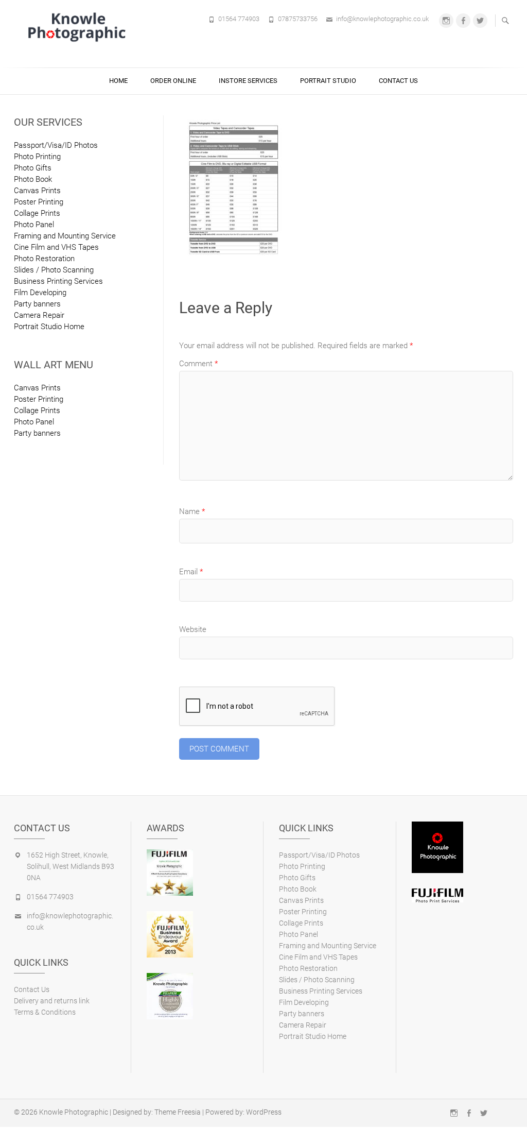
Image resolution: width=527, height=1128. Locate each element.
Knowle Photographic (73, 1112)
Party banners (37, 304)
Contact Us (398, 80)
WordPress (264, 1112)
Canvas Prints (37, 190)
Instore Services (248, 80)
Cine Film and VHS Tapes (56, 247)
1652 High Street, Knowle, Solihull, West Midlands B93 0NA (70, 866)
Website (192, 629)
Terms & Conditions (45, 1012)
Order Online (173, 80)
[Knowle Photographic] (78, 26)
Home (118, 80)
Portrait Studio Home (49, 326)
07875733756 (298, 19)
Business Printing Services (58, 281)
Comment (198, 363)
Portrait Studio (328, 80)
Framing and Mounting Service (65, 236)
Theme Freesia (177, 1112)
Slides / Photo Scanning (54, 270)
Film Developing (40, 292)
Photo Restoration (44, 258)
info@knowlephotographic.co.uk (382, 19)
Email (191, 571)
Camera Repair (39, 315)
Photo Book (33, 179)
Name (192, 511)
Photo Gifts (32, 168)
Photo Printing (37, 156)
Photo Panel (34, 224)
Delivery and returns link (52, 1001)
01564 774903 (238, 19)
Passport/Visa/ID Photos (56, 145)
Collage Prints (37, 213)
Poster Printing (38, 202)
